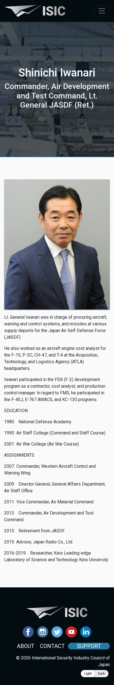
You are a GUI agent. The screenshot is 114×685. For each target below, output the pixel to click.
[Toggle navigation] (102, 10)
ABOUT (25, 646)
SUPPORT (89, 646)
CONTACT (52, 646)
